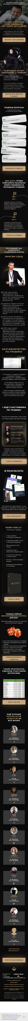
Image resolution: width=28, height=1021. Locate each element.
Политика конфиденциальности (14, 980)
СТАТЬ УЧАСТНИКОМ (14, 960)
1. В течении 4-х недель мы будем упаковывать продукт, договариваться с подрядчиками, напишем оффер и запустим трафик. (14, 377)
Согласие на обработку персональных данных (14, 984)
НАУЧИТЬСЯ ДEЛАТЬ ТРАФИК (14, 95)
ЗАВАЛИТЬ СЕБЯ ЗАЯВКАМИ (14, 39)
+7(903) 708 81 (18, 974)
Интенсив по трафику (14, 530)
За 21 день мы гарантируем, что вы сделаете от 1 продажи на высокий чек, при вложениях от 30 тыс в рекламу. (14, 507)
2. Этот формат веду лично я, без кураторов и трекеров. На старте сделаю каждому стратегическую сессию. (14, 385)
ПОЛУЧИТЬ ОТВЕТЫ (14, 168)
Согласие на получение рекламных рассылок (14, 986)
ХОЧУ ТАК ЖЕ (14, 702)
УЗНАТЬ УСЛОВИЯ (14, 235)
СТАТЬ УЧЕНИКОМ (14, 461)
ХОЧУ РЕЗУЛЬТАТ (14, 516)
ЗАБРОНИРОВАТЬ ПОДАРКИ (14, 658)
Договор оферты (14, 982)
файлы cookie (12, 1014)
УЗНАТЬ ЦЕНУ (14, 599)
